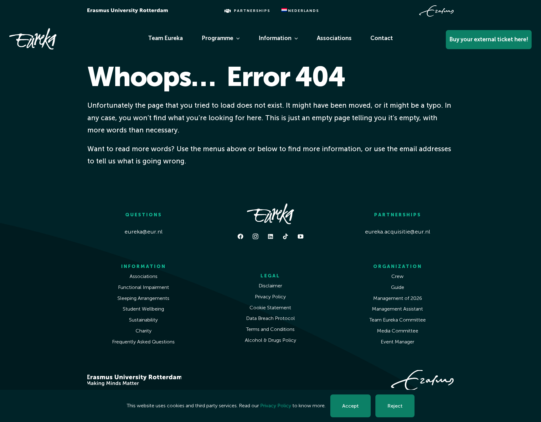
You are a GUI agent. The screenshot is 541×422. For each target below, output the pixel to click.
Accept (350, 406)
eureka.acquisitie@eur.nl (397, 231)
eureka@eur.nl (143, 231)
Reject (395, 406)
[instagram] (255, 236)
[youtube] (301, 236)
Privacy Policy (275, 406)
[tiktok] (285, 236)
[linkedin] (270, 236)
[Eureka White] (32, 31)
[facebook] (240, 236)
